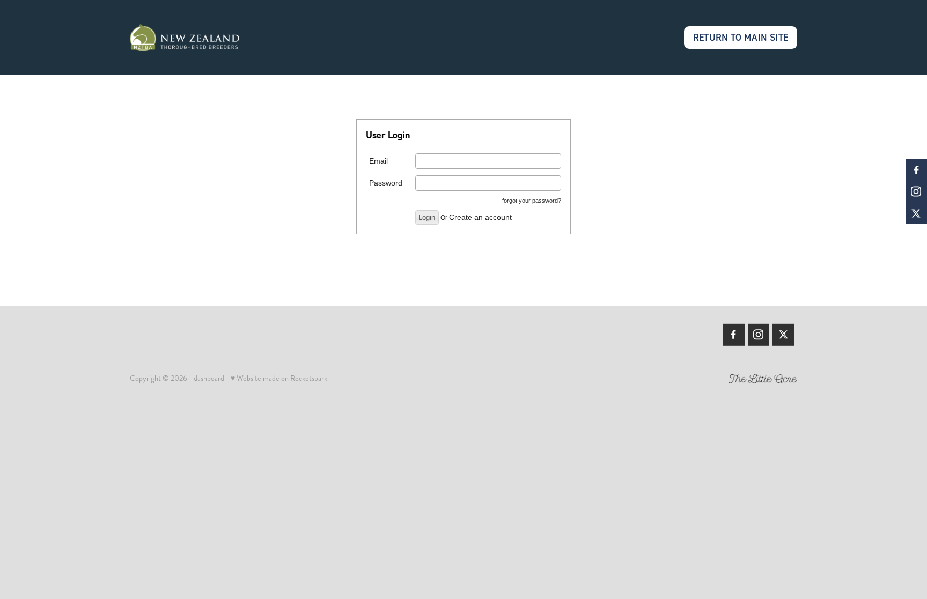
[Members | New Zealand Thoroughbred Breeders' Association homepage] (196, 37)
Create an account (480, 217)
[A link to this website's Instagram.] (916, 191)
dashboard (209, 378)
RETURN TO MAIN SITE (741, 37)
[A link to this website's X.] (916, 213)
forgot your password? (531, 200)
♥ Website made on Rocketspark (279, 378)
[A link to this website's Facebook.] (916, 170)
